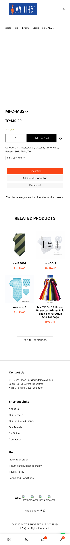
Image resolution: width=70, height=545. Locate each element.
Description (35, 171)
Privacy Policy (16, 471)
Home (8, 28)
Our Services (16, 415)
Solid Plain (20, 151)
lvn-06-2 (50, 263)
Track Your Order (18, 459)
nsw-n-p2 (19, 307)
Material (39, 147)
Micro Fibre (52, 147)
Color (31, 147)
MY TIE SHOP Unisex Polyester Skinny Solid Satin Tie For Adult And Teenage (50, 312)
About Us (14, 408)
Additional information (35, 178)
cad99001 (19, 263)
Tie (16, 28)
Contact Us (15, 439)
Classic (36, 28)
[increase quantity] (23, 138)
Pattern (25, 28)
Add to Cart (42, 138)
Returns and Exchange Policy (25, 465)
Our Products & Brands (22, 421)
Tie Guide (14, 433)
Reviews (35, 185)
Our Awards (15, 427)
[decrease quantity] (9, 138)
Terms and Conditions (21, 477)
